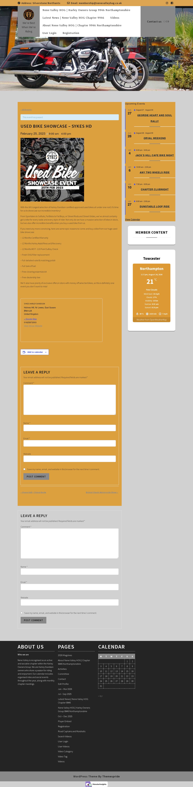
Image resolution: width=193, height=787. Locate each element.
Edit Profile (63, 683)
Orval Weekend (155, 138)
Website (27, 453)
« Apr (100, 696)
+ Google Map (30, 318)
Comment (28, 383)
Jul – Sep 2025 (64, 694)
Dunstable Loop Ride (155, 206)
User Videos (63, 746)
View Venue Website (33, 325)
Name (26, 423)
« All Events (26, 109)
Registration (71, 33)
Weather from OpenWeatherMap (152, 319)
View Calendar (132, 219)
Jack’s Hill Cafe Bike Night (154, 155)
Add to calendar (35, 352)
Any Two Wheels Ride (155, 172)
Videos (114, 17)
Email (26, 438)
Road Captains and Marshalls (71, 731)
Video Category (65, 751)
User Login (50, 33)
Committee (63, 673)
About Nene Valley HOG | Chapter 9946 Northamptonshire (82, 25)
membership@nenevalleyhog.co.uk (100, 3)
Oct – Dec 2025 (65, 716)
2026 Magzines (65, 655)
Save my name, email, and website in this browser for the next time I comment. (63, 469)
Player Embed (64, 721)
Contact (62, 679)
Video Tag (62, 756)
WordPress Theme (85, 776)
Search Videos (64, 736)
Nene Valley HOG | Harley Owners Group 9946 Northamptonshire (86, 10)
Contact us (154, 21)
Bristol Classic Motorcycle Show (102, 492)
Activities (62, 668)
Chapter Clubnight (155, 189)
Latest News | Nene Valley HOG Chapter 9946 (73, 17)
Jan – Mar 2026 (65, 689)
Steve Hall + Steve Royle (33, 492)
